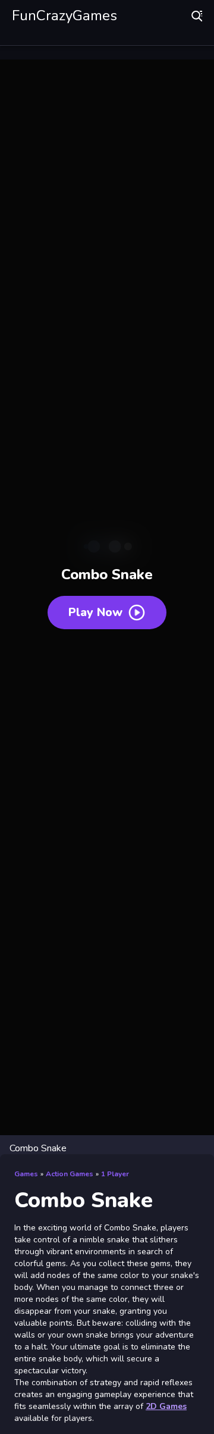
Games (26, 1174)
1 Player (115, 1174)
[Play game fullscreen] (199, 1148)
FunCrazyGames (64, 15)
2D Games (166, 1406)
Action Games (69, 1174)
